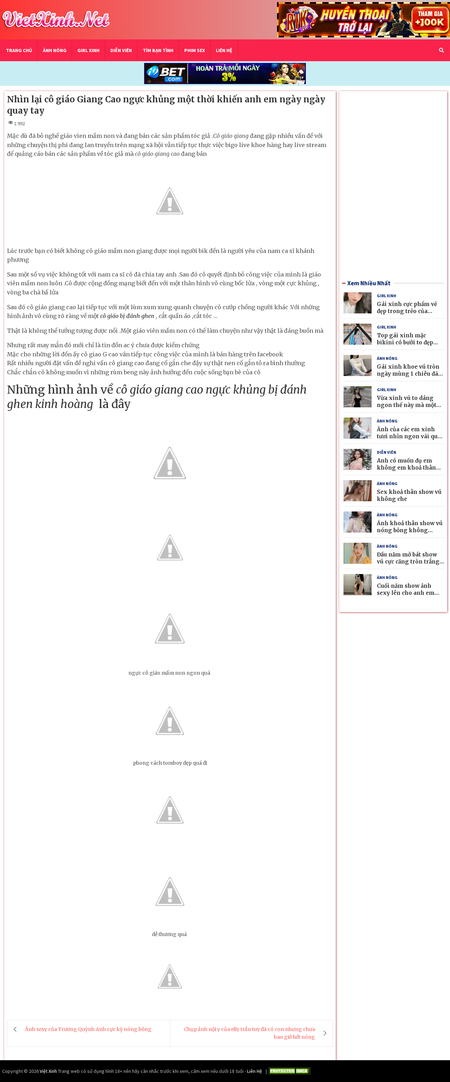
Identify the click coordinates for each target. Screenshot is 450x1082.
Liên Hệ (224, 50)
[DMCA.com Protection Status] (289, 1072)
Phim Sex (194, 50)
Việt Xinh (48, 1071)
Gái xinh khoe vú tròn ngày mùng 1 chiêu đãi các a (408, 373)
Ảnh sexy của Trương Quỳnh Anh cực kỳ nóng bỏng (88, 1029)
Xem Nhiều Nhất (369, 283)
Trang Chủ (19, 50)
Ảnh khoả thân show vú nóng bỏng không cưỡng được (410, 530)
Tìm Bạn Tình (158, 50)
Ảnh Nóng (54, 50)
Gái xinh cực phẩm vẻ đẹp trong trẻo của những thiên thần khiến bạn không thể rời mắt (410, 314)
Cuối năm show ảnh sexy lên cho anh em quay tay (406, 593)
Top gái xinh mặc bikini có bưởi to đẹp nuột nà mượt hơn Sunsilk (405, 345)
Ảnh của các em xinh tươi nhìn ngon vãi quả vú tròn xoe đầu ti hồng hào (409, 439)
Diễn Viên (121, 50)
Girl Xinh (88, 50)
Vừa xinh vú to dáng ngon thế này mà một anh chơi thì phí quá (406, 405)
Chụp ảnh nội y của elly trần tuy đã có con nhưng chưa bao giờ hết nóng (249, 1033)
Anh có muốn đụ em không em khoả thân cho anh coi (406, 467)
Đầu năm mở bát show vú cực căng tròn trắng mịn (408, 561)
